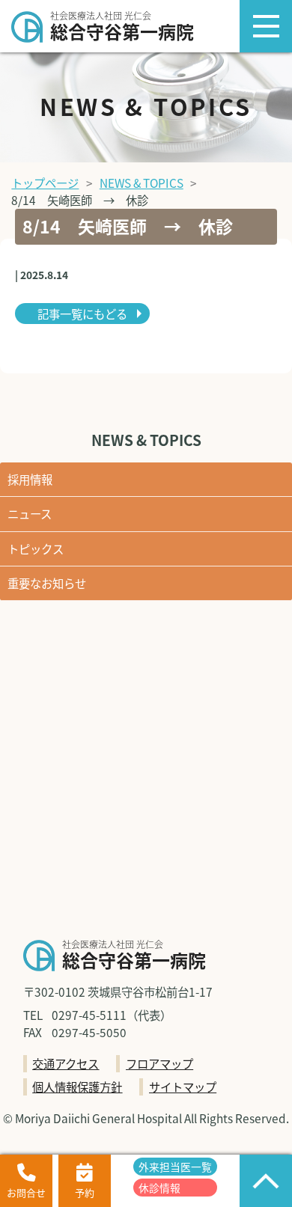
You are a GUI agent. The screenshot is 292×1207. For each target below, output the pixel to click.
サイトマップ (182, 1086)
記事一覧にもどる (82, 313)
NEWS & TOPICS (141, 182)
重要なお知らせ (46, 583)
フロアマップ (159, 1063)
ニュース (29, 513)
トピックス (35, 548)
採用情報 (29, 479)
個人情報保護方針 (77, 1086)
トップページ (45, 182)
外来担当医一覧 (175, 1166)
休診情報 (159, 1187)
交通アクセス (65, 1063)
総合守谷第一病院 (122, 27)
